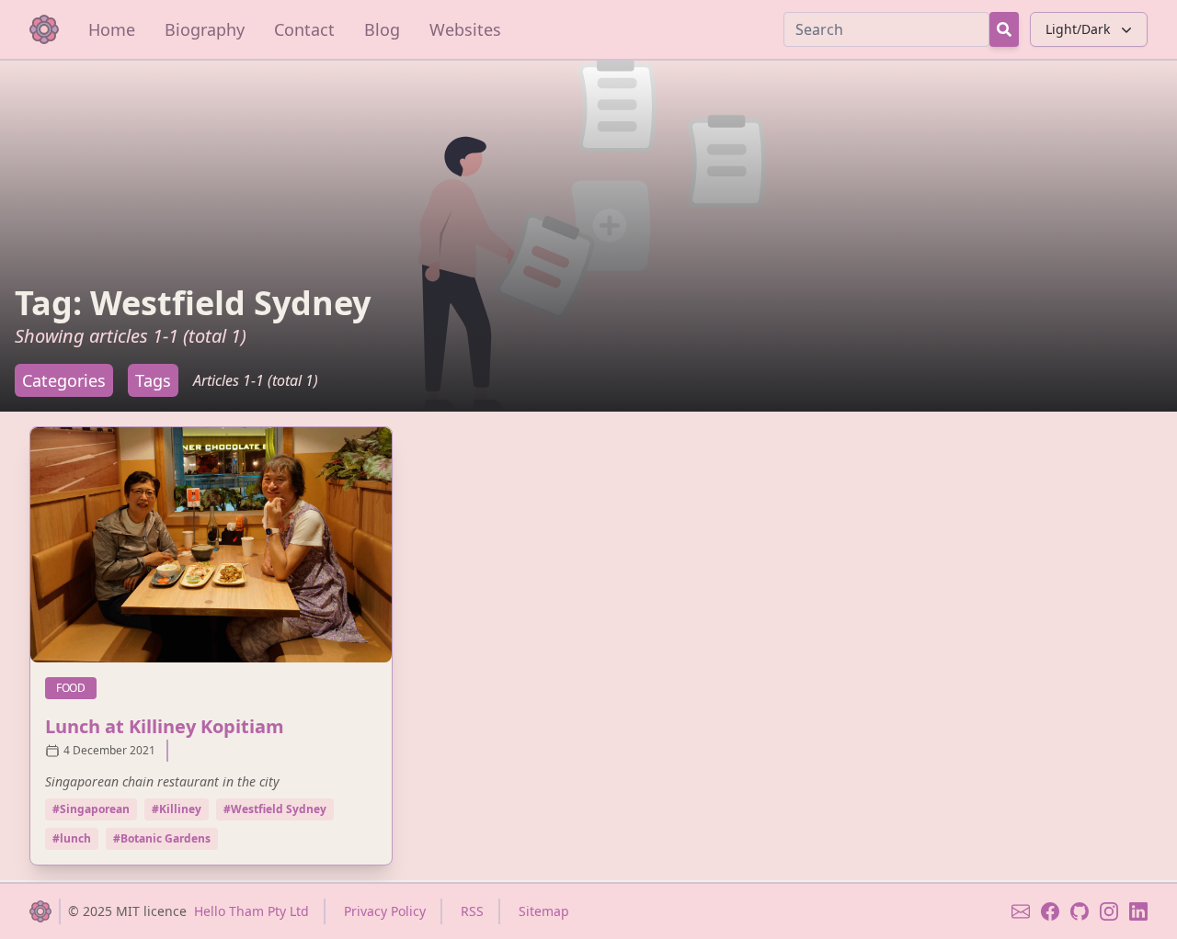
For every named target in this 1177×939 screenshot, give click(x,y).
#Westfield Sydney (274, 809)
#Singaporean (91, 809)
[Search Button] (1004, 29)
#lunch (71, 838)
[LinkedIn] (1138, 911)
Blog (382, 29)
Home (111, 29)
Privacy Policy (385, 911)
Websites (465, 29)
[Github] (1079, 911)
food (76, 687)
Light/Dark (1078, 29)
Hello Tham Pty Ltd (251, 911)
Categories (64, 380)
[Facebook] (1050, 911)
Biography (205, 29)
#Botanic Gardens (162, 838)
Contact (304, 29)
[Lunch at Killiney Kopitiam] (211, 544)
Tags (153, 380)
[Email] (1020, 911)
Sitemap (544, 911)
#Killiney (176, 809)
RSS (472, 911)
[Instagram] (1109, 911)
